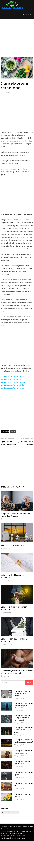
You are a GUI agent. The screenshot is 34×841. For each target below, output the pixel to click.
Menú (30, 14)
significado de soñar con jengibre (12, 376)
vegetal (13, 431)
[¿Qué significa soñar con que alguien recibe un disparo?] (6, 692)
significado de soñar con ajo (11, 379)
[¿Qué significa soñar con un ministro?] (6, 784)
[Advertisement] (17, 36)
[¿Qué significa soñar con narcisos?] (6, 795)
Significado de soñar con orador (12, 545)
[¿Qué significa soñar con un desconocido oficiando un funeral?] (6, 728)
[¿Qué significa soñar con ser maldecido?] (6, 762)
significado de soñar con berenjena (13, 382)
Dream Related (17, 827)
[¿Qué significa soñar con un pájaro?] (6, 773)
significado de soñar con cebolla (12, 385)
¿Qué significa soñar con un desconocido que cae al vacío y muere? (23, 705)
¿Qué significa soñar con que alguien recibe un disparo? (22, 693)
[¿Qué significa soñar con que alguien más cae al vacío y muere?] (6, 716)
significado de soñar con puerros (12, 388)
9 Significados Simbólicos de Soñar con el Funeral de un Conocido (16, 514)
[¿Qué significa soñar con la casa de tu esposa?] (6, 751)
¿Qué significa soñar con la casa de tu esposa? (23, 752)
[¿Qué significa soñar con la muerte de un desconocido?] (6, 740)
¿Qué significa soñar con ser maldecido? (22, 763)
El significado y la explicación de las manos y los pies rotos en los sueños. (17, 672)
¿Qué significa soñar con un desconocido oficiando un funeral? (23, 730)
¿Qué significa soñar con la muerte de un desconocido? (23, 741)
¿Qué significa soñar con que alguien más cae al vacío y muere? (22, 718)
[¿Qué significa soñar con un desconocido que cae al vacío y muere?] (6, 704)
